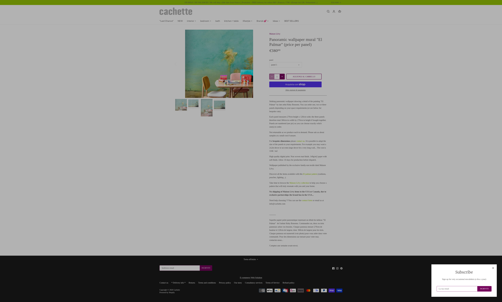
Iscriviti (484, 289)
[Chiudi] (493, 268)
